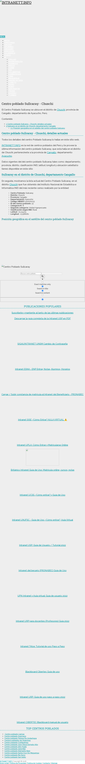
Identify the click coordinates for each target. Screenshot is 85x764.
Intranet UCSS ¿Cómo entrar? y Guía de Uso (42, 495)
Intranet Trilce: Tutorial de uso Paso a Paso (42, 646)
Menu (2, 37)
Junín (11, 68)
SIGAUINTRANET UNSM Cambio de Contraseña (42, 343)
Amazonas (9, 43)
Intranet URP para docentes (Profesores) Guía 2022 (42, 621)
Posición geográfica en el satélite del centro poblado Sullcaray (38, 128)
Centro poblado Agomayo (15, 736)
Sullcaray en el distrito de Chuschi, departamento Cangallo (31, 126)
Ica (10, 70)
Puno (11, 87)
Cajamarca (9, 53)
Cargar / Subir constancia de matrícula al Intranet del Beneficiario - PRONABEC (43, 394)
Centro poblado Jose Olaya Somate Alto (21, 745)
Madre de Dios (16, 80)
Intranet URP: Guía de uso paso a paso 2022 (42, 697)
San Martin (14, 89)
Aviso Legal (4, 763)
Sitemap (54, 763)
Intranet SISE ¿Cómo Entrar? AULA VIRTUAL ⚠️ (42, 419)
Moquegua (14, 78)
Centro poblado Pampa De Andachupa (20, 738)
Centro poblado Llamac (14, 734)
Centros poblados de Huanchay (17, 740)
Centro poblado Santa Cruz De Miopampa (21, 753)
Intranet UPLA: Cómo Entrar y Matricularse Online (42, 445)
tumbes (12, 95)
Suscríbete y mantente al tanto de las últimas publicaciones (42, 312)
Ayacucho (9, 51)
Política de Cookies (34, 763)
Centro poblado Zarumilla (15, 749)
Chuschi (61, 109)
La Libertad (14, 72)
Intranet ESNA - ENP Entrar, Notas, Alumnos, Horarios (42, 369)
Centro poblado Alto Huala (15, 747)
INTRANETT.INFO (11, 145)
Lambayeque (15, 74)
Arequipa (8, 49)
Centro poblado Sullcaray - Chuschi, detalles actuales (29, 124)
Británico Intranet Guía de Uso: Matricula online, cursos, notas (42, 470)
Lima (11, 76)
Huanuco (13, 64)
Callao (12, 59)
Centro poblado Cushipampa (16, 742)
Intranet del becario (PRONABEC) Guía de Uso (43, 570)
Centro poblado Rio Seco (14, 755)
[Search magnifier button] (42, 276)
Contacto (46, 763)
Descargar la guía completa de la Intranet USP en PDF (42, 318)
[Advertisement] (42, 20)
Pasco (12, 66)
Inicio (7, 41)
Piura (11, 85)
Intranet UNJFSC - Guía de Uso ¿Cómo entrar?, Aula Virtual (42, 520)
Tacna (12, 91)
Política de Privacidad (18, 763)
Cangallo (51, 152)
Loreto (12, 83)
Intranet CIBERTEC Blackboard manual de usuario (42, 722)
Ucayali (12, 93)
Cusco (7, 55)
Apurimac (9, 47)
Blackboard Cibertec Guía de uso (42, 671)
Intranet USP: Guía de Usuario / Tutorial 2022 (42, 545)
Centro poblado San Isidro (15, 757)
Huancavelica (16, 62)
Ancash (8, 45)
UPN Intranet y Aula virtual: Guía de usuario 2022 (43, 595)
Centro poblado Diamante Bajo (17, 751)
